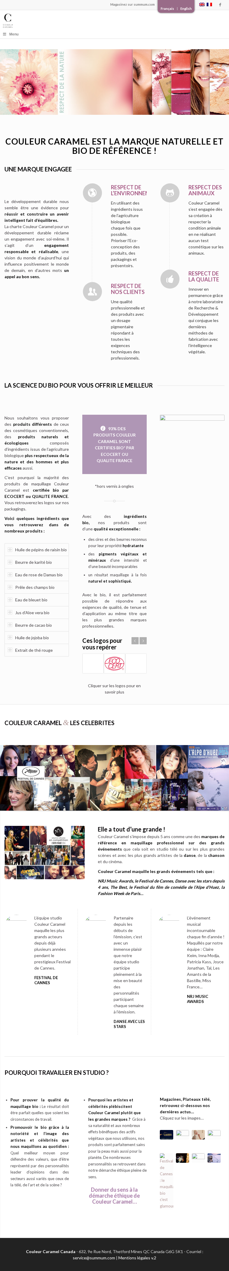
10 (207, 472)
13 (221, 472)
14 (187, 478)
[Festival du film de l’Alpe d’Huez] (214, 1158)
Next (143, 640)
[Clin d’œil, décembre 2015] (182, 1135)
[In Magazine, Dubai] (214, 1135)
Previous (135, 640)
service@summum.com (94, 1257)
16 (197, 478)
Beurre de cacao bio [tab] (33, 625)
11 (211, 472)
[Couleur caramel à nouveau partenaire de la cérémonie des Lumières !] (166, 1135)
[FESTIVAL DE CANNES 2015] (166, 1181)
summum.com (144, 4)
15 (192, 478)
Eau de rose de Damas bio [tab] (39, 574)
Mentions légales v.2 (137, 1257)
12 (216, 472)
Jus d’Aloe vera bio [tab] (32, 612)
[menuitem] (167, 8)
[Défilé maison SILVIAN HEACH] (198, 1135)
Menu (13, 34)
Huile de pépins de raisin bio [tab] (41, 549)
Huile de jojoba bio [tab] (32, 637)
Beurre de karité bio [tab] (33, 562)
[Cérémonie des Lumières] (198, 1158)
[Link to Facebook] (220, 4)
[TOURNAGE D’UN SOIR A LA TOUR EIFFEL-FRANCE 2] (182, 1158)
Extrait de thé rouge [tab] (34, 650)
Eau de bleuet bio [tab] (31, 599)
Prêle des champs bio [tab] (35, 587)
